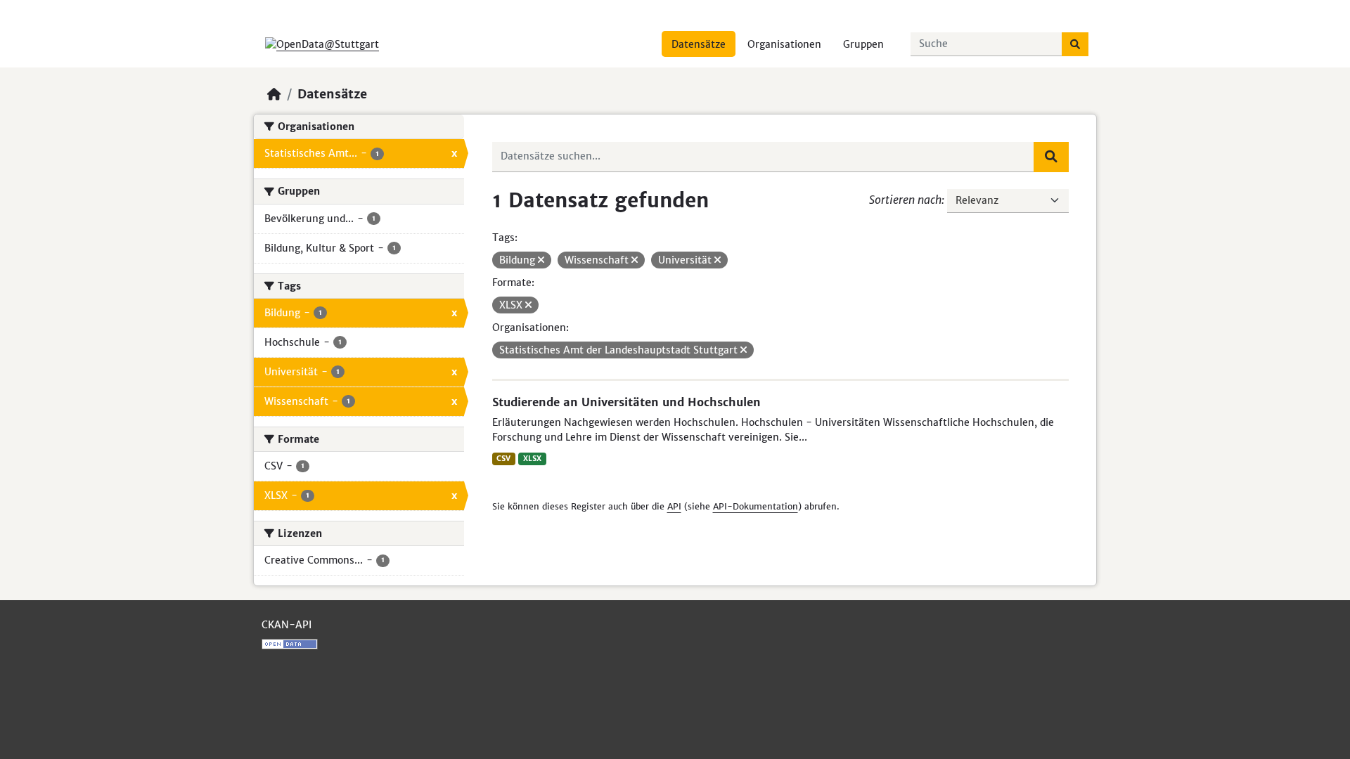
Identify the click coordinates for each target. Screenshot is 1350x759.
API (674, 506)
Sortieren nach (905, 200)
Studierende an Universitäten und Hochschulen (626, 402)
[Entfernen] (541, 260)
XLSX (532, 458)
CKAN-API (286, 624)
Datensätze (698, 44)
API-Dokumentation (755, 506)
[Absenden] (1075, 44)
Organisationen (784, 44)
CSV (503, 458)
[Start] (274, 94)
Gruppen (863, 44)
